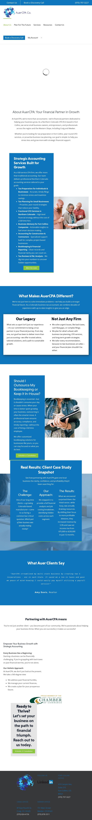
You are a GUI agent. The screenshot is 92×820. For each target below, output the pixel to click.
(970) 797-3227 (82, 2)
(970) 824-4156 (23, 814)
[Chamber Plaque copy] (46, 694)
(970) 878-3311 (43, 814)
